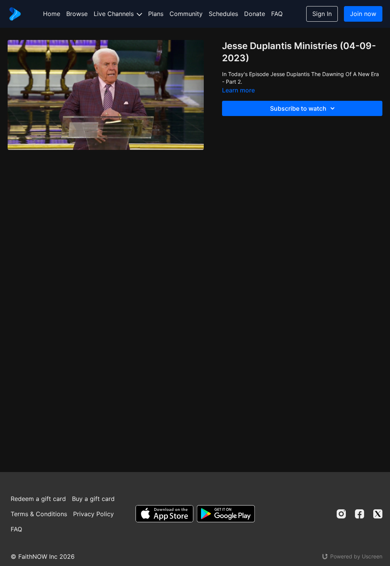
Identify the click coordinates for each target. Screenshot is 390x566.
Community (186, 13)
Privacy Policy (93, 514)
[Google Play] (226, 513)
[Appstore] (164, 513)
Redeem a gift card (38, 498)
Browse (77, 13)
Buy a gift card (93, 498)
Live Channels (115, 13)
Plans (155, 13)
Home (51, 13)
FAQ (277, 13)
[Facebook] (359, 513)
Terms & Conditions (39, 514)
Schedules (223, 13)
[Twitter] (377, 513)
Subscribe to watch (298, 108)
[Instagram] (341, 513)
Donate (254, 13)
